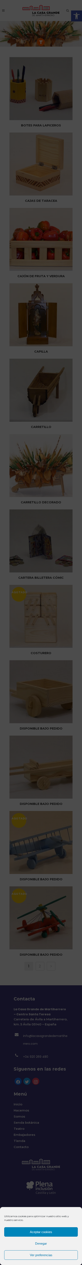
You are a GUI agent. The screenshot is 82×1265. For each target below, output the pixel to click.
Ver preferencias (41, 1255)
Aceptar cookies (41, 1232)
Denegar (41, 1243)
